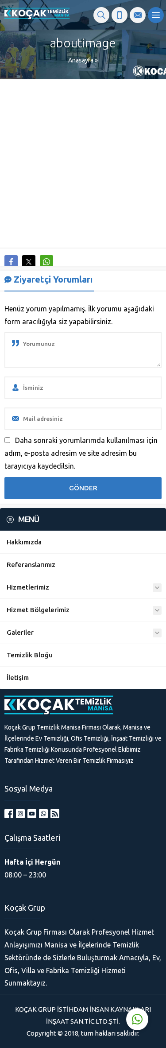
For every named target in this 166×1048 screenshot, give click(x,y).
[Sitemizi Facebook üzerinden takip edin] (8, 813)
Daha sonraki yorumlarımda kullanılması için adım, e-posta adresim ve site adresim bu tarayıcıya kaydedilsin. (81, 453)
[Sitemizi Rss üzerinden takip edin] (54, 813)
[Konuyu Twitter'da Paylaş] (28, 261)
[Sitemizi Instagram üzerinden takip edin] (20, 813)
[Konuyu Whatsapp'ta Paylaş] (46, 261)
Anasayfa (80, 60)
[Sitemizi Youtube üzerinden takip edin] (31, 813)
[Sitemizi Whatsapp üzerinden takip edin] (43, 813)
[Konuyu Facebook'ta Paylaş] (11, 261)
